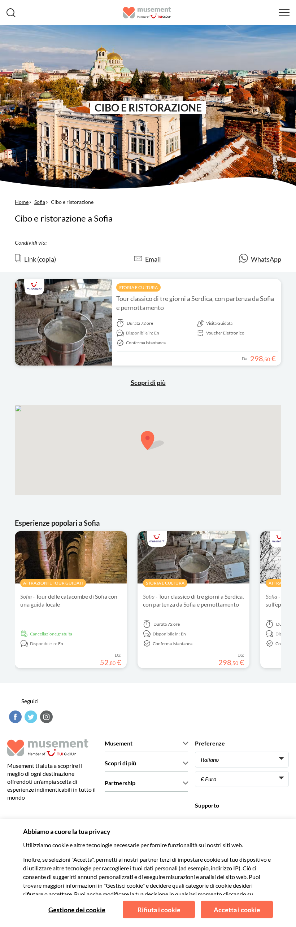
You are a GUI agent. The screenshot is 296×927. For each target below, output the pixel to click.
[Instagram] (45, 717)
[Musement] (147, 12)
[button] (152, 440)
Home (22, 202)
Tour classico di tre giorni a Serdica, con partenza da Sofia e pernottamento (195, 302)
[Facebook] (14, 717)
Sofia (39, 202)
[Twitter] (30, 717)
